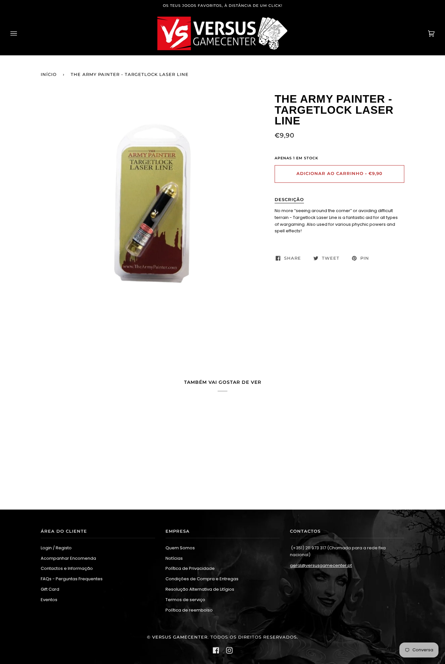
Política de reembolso (189, 610)
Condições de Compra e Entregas (201, 579)
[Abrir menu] (20, 33)
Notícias (174, 558)
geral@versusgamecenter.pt (321, 565)
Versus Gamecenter (180, 637)
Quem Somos (180, 548)
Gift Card (50, 589)
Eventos (49, 600)
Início (49, 74)
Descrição (289, 199)
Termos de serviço (185, 600)
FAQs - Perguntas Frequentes (72, 579)
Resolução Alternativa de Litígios (199, 589)
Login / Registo (56, 548)
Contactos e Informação (67, 568)
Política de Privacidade (190, 568)
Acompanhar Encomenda (68, 558)
